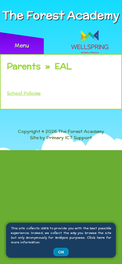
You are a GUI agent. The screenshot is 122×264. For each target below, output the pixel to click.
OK (61, 252)
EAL (63, 66)
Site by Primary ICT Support (61, 138)
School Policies (24, 93)
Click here (95, 237)
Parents (24, 66)
